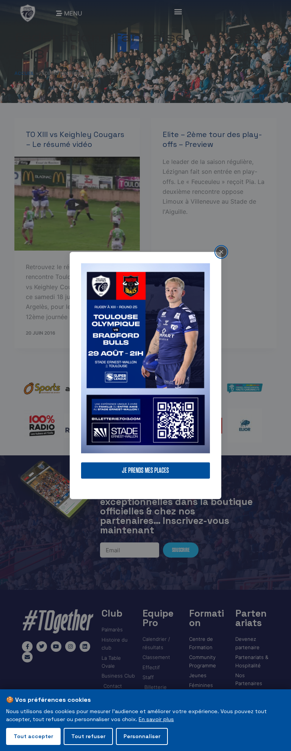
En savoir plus (156, 719)
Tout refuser (88, 736)
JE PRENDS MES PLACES (145, 471)
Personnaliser (142, 736)
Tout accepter (33, 736)
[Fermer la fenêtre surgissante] (221, 251)
